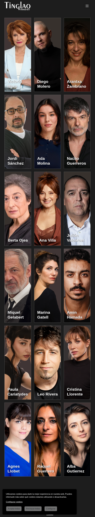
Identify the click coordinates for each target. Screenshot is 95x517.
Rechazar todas (33, 509)
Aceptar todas (14, 509)
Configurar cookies (14, 502)
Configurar (50, 509)
